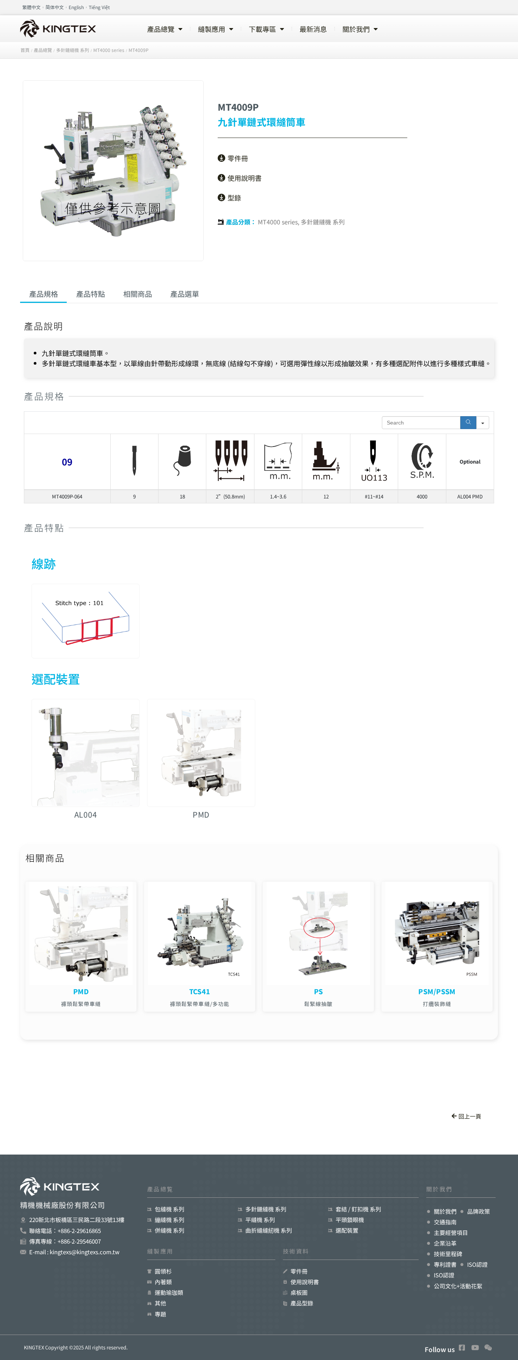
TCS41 (199, 991)
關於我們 (356, 29)
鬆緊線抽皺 (318, 1003)
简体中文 (55, 7)
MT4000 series (278, 221)
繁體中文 (31, 7)
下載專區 (262, 29)
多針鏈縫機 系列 (323, 221)
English (76, 7)
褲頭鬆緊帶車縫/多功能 (199, 1003)
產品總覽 (160, 29)
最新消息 (313, 29)
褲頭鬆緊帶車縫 (81, 1003)
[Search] (468, 422)
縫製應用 (211, 29)
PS (318, 991)
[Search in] (482, 422)
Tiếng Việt (99, 7)
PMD (81, 991)
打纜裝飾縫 (437, 1003)
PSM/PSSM (436, 991)
